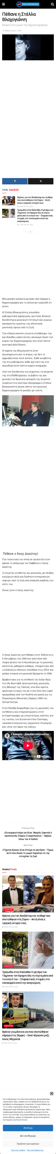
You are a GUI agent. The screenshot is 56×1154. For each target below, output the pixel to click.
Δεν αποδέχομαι (28, 1136)
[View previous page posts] (25, 232)
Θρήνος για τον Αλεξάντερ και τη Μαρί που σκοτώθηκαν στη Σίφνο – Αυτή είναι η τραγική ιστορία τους (35, 200)
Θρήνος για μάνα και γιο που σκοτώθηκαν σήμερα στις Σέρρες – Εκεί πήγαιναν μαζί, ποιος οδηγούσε (25, 1035)
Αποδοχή (28, 1128)
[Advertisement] (28, 90)
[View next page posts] (30, 232)
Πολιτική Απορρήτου (35, 1150)
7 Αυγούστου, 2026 (10, 1043)
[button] (51, 1093)
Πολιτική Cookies (18, 1150)
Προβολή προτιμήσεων (28, 1143)
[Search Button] (52, 4)
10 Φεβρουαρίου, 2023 (11, 31)
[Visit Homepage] (27, 4)
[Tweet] (40, 181)
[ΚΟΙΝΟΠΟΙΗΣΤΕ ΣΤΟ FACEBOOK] (15, 181)
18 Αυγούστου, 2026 (26, 206)
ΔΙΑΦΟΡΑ (8, 910)
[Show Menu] (3, 4)
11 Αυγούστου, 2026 (26, 225)
